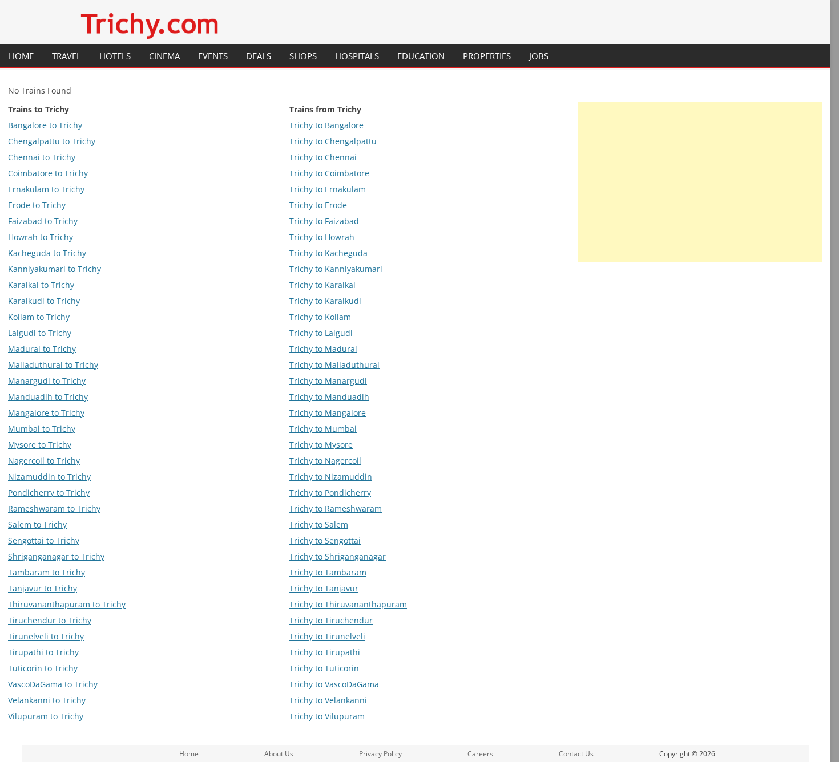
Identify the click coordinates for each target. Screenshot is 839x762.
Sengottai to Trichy (43, 540)
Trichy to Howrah (321, 237)
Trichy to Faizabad (324, 221)
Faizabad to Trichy (43, 221)
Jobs (538, 56)
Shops (303, 56)
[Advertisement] (700, 182)
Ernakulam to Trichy (46, 189)
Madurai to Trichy (42, 348)
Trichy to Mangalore (327, 412)
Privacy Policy (380, 754)
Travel (66, 56)
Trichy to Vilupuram (327, 716)
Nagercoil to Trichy (44, 460)
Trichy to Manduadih (329, 396)
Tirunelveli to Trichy (46, 636)
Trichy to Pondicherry (330, 492)
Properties (487, 56)
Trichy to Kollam (320, 316)
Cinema (164, 56)
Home (21, 56)
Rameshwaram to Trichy (54, 508)
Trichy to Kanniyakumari (335, 269)
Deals (258, 56)
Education (421, 56)
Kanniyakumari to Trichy (54, 269)
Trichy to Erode (318, 205)
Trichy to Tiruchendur (331, 620)
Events (213, 56)
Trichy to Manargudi (328, 380)
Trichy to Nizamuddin (330, 476)
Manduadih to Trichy (48, 396)
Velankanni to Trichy (47, 700)
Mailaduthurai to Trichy (53, 364)
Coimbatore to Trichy (48, 173)
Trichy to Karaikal (322, 284)
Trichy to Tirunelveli (327, 636)
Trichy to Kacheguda (328, 253)
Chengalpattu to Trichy (51, 141)
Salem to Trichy (37, 524)
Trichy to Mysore (321, 444)
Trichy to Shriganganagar (337, 556)
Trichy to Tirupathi (324, 652)
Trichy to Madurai (323, 348)
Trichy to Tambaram (327, 572)
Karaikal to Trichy (41, 284)
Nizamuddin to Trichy (49, 476)
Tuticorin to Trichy (43, 668)
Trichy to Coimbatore (329, 173)
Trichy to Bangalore (326, 125)
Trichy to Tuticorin (324, 668)
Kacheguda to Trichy (47, 253)
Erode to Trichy (37, 205)
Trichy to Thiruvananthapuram (348, 604)
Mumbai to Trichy (41, 428)
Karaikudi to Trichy (44, 300)
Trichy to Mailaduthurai (334, 364)
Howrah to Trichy (40, 237)
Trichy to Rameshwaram (335, 508)
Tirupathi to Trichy (43, 652)
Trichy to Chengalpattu (333, 141)
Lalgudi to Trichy (39, 332)
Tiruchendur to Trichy (49, 620)
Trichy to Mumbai (323, 428)
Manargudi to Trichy (47, 380)
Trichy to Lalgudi (321, 332)
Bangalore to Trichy (45, 125)
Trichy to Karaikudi (325, 300)
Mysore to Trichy (39, 444)
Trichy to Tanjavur (323, 588)
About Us (278, 754)
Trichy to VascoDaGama (334, 684)
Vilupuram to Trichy (45, 716)
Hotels (115, 56)
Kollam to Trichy (39, 316)
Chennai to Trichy (41, 157)
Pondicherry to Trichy (49, 492)
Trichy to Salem (318, 524)
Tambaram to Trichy (46, 572)
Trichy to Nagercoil (325, 460)
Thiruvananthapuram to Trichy (67, 604)
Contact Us (576, 754)
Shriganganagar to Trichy (56, 556)
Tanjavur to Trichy (42, 588)
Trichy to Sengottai (325, 540)
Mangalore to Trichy (46, 412)
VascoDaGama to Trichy (53, 684)
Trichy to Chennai (323, 157)
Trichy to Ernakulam (327, 189)
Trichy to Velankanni (328, 700)
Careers (480, 754)
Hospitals (357, 56)
